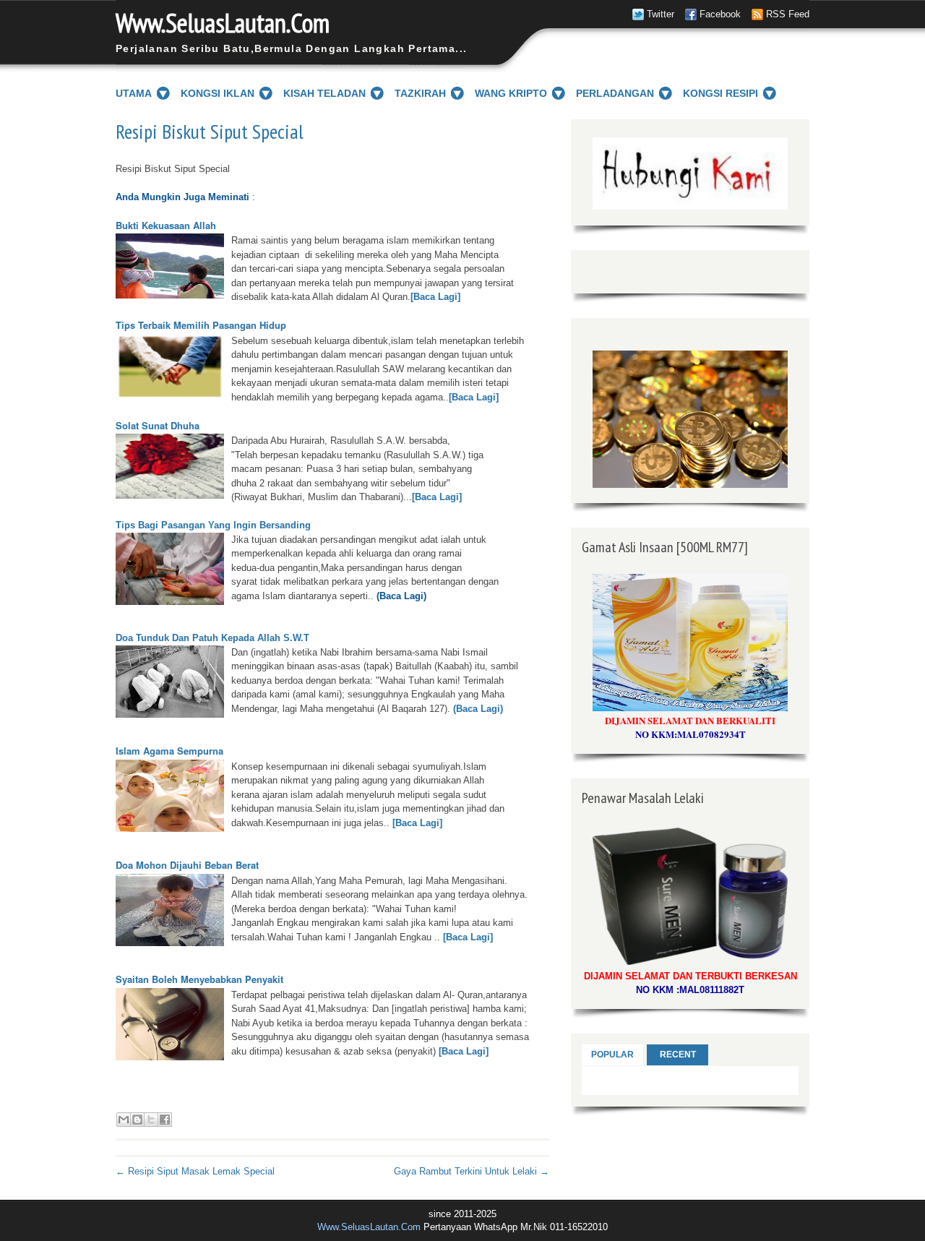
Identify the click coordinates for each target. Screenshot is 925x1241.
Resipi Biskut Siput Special (210, 131)
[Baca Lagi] (435, 296)
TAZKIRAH (420, 93)
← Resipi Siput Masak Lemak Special (195, 1171)
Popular (612, 1054)
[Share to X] (151, 1119)
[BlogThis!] (137, 1119)
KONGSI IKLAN (217, 93)
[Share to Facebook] (165, 1119)
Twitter (660, 14)
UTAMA (134, 93)
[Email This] (123, 1119)
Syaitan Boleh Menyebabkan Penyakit (199, 979)
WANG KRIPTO (511, 93)
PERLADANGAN (615, 93)
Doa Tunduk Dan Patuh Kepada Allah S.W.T (212, 637)
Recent (678, 1054)
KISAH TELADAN (324, 93)
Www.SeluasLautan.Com (223, 23)
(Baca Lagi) (476, 708)
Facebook (720, 14)
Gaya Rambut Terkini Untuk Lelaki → (471, 1171)
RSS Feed (787, 14)
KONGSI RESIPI (720, 93)
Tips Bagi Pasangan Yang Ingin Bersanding (213, 525)
